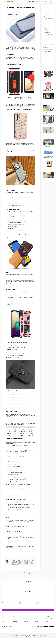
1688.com (23, 634)
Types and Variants (45, 11)
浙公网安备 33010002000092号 (31, 636)
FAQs (44, 63)
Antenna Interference (46, 36)
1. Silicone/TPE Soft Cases (47, 13)
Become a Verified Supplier (38, 619)
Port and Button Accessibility (47, 32)
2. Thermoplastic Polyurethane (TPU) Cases (48, 16)
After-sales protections (15, 621)
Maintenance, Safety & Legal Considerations (47, 59)
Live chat (3, 618)
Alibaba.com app (40, 626)
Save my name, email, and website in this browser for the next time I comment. (12, 607)
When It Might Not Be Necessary (48, 42)
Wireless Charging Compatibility (48, 34)
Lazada (33, 634)
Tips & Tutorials (46, 1)
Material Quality (46, 30)
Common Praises (46, 53)
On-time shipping (15, 619)
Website (38, 602)
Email (20, 602)
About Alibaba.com (48, 616)
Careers (47, 621)
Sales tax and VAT (26, 621)
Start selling (36, 616)
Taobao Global (36, 634)
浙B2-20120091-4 (39, 636)
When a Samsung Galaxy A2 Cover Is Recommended (48, 40)
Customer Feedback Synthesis (47, 51)
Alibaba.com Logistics (26, 619)
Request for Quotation (26, 616)
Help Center (3, 616)
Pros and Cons (45, 38)
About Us (50, 1)
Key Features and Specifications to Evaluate (47, 24)
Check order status (4, 619)
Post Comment (28, 610)
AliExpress (19, 634)
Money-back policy (15, 618)
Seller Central (36, 618)
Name (3, 602)
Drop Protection (46, 28)
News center (47, 619)
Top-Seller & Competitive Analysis (47, 49)
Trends (42, 1)
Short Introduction (45, 5)
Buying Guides (38, 1)
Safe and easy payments (15, 616)
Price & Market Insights (46, 47)
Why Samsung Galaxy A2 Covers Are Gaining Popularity (48, 9)
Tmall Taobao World (27, 634)
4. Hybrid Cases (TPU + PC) (47, 20)
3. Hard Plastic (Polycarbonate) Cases (48, 18)
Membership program (26, 618)
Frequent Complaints (46, 55)
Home (30, 1)
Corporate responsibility (49, 618)
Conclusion (44, 61)
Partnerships (36, 621)
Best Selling (33, 1)
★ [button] (24, 575)
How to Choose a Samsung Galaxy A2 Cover (48, 45)
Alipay (31, 634)
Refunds (3, 621)
